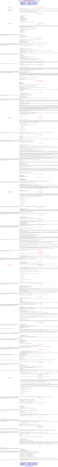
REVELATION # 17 (34, 464)
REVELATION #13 (34, 462)
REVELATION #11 (29, 464)
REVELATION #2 (21, 2)
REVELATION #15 (34, 463)
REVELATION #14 (34, 2)
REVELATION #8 (29, 2)
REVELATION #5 (21, 464)
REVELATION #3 (21, 463)
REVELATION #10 (29, 3)
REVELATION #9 (29, 463)
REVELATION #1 (21, 462)
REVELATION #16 (34, 3)
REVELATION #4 (21, 3)
